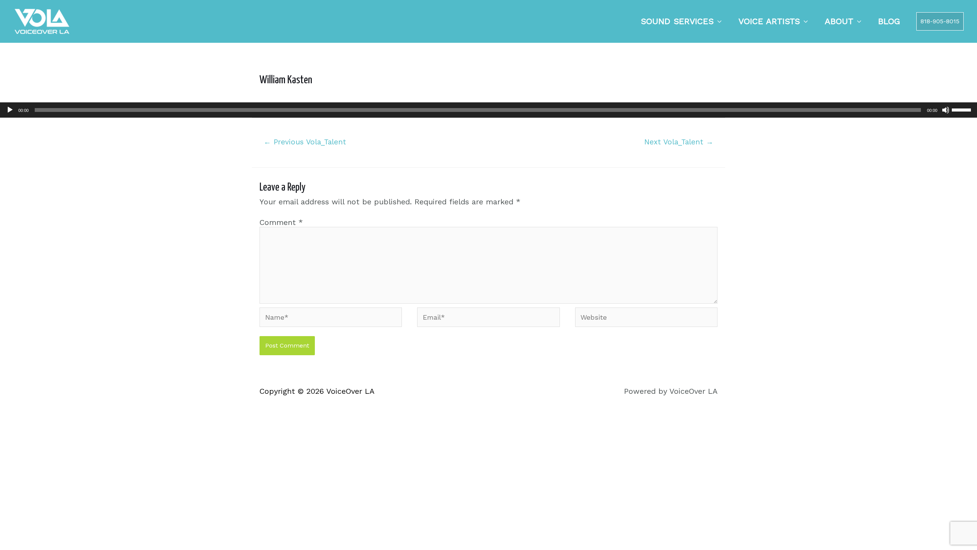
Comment (281, 222)
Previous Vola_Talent (305, 142)
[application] (488, 110)
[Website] (646, 318)
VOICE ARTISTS (769, 21)
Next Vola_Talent (678, 142)
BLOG (889, 21)
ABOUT (839, 21)
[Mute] (946, 110)
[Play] (10, 110)
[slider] (962, 109)
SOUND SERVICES (677, 21)
